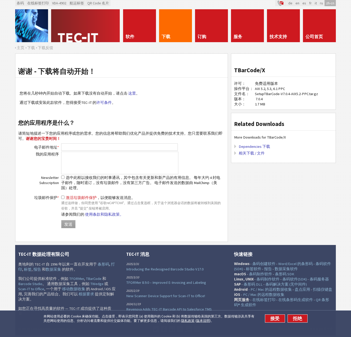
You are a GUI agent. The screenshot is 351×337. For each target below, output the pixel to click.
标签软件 (253, 269)
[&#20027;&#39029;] (85, 25)
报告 (37, 269)
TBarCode (93, 278)
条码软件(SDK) (294, 279)
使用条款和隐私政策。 (104, 214)
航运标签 (77, 3)
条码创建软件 (263, 263)
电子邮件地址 (46, 147)
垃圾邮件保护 (46, 197)
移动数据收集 (73, 289)
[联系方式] (281, 3)
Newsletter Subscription (49, 180)
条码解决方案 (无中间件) (286, 284)
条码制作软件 (260, 274)
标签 (28, 269)
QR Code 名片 (98, 3)
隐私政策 (188, 320)
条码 (20, 3)
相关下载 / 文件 (252, 153)
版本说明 (203, 320)
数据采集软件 (286, 269)
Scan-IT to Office (31, 289)
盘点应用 (302, 289)
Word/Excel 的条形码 (295, 263)
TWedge (97, 283)
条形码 (103, 264)
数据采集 (53, 269)
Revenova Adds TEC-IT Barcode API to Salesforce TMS (169, 309)
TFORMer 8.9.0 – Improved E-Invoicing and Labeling (166, 282)
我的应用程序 (47, 154)
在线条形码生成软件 (295, 299)
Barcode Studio (30, 283)
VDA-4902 (59, 3)
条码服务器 (319, 279)
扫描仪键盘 (322, 289)
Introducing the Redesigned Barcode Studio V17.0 (165, 269)
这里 (132, 93)
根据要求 (86, 294)
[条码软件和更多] (31, 25)
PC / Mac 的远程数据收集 (271, 289)
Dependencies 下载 (254, 146)
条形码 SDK (284, 274)
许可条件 (104, 102)
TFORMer (76, 278)
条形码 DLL (253, 284)
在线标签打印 (38, 3)
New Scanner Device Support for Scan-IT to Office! (165, 296)
